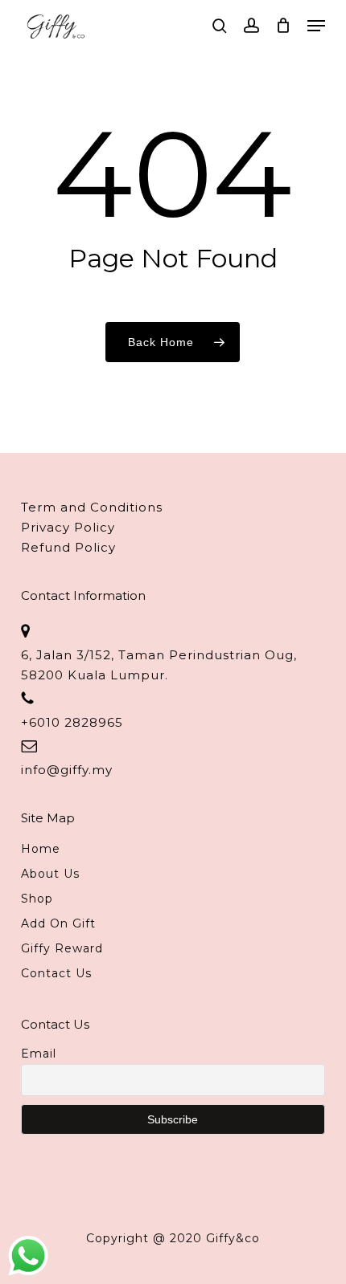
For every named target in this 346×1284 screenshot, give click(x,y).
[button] (316, 26)
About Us (50, 873)
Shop (37, 898)
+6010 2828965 (72, 722)
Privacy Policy (68, 527)
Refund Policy (68, 547)
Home (40, 849)
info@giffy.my (67, 769)
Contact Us (56, 973)
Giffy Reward (62, 948)
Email (38, 1053)
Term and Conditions (92, 507)
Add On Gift (58, 923)
